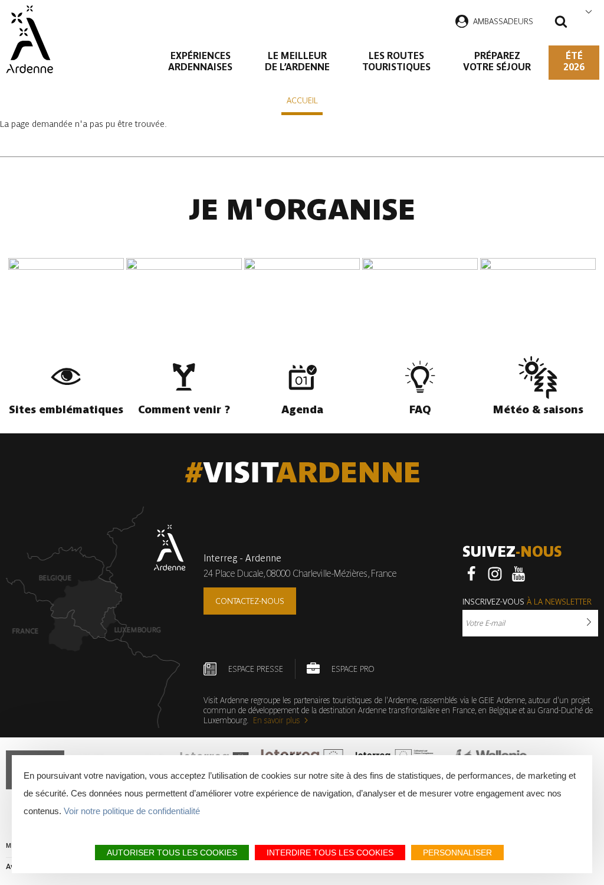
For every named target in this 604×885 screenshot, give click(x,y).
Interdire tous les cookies (330, 852)
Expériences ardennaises (200, 61)
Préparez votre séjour (497, 61)
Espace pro (352, 669)
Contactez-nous (249, 601)
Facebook (471, 574)
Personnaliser (457, 852)
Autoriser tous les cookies (172, 852)
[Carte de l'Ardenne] (96, 617)
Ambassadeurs (503, 21)
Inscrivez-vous (527, 601)
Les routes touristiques (396, 61)
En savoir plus (276, 720)
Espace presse (255, 669)
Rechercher (561, 23)
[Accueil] (29, 39)
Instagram (495, 574)
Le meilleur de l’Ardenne (297, 61)
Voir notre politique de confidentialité (132, 811)
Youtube (518, 574)
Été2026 (574, 61)
